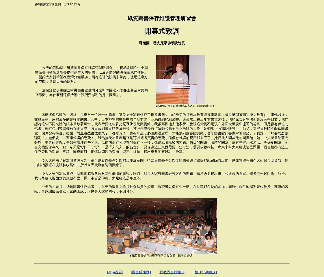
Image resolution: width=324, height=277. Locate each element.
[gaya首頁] (115, 272)
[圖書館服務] (141, 272)
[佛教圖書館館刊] (172, 272)
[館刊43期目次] (205, 272)
